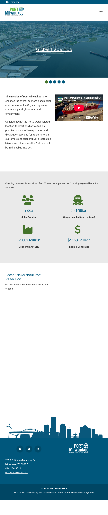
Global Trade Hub (54, 49)
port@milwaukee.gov (16, 472)
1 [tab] (46, 81)
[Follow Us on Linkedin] (37, 449)
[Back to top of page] (102, 508)
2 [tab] (50, 81)
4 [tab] (59, 81)
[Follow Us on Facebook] (19, 449)
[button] (101, 13)
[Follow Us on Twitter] (28, 449)
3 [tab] (54, 81)
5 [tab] (63, 81)
